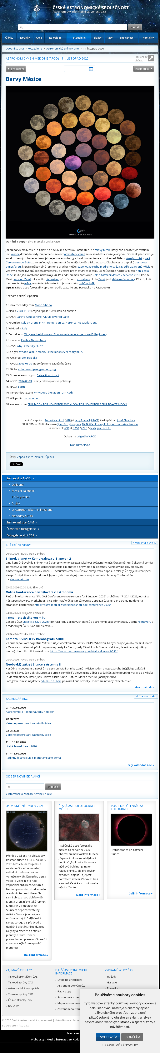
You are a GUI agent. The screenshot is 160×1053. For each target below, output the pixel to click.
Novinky (25, 37)
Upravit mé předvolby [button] (120, 1045)
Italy (25, 328)
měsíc (27, 283)
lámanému (52, 279)
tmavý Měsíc (102, 250)
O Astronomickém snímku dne (32, 510)
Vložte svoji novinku (144, 542)
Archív (16, 503)
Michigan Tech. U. (100, 428)
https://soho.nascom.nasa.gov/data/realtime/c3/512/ (84, 651)
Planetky (112, 988)
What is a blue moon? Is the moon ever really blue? (51, 352)
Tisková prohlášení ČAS (23, 976)
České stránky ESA (20, 1000)
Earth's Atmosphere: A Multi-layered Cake (43, 317)
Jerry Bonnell (82, 420)
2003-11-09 (23, 311)
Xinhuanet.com (19, 579)
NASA (76, 428)
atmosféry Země (74, 254)
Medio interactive (59, 1039)
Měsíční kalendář (23, 491)
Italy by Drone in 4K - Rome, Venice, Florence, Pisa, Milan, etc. (59, 322)
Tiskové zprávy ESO (20, 994)
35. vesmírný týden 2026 (25, 806)
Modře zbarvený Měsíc (135, 266)
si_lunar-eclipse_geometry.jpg (37, 369)
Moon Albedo (43, 305)
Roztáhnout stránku (141, 58)
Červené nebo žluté (18, 262)
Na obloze (55, 37)
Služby (97, 37)
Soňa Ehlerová (34, 587)
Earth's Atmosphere (33, 340)
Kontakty (148, 37)
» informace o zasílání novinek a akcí (29, 794)
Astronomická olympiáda (23, 988)
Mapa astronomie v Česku (74, 1003)
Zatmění (39, 457)
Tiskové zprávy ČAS (20, 982)
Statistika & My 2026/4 (36, 622)
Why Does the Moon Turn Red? (53, 392)
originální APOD (86, 436)
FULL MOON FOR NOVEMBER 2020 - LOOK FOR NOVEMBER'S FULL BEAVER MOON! (77, 404)
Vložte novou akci (146, 696)
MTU (68, 420)
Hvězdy (111, 976)
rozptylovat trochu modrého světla (98, 266)
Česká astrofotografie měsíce (77, 807)
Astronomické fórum (70, 1009)
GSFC (84, 428)
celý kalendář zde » (141, 765)
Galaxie (112, 982)
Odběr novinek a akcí (23, 776)
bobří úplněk (87, 283)
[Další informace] (26, 831)
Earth (21, 387)
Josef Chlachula (126, 420)
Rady (109, 37)
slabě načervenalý (123, 279)
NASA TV (13, 1006)
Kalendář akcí (17, 699)
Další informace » (36, 955)
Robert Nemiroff (54, 420)
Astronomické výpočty (71, 985)
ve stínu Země (22, 279)
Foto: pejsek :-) (29, 357)
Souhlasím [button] (108, 1037)
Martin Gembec (35, 553)
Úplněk (49, 457)
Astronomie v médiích (71, 997)
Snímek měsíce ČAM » (21, 522)
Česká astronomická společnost (32, 1020)
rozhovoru (144, 622)
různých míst (134, 258)
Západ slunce (25, 457)
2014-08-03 (25, 381)
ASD (66, 428)
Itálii (147, 258)
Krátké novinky (18, 545)
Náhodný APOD (80, 445)
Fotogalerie (79, 37)
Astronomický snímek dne (62, 48)
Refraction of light (48, 375)
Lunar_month (32, 398)
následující (142, 69)
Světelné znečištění (70, 980)
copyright (26, 241)
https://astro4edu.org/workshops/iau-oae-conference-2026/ (73, 605)
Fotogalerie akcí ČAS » (21, 535)
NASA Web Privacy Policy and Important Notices (110, 424)
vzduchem (83, 279)
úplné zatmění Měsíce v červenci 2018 (116, 275)
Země (101, 279)
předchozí (17, 69)
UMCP (94, 420)
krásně (15, 254)
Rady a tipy (64, 991)
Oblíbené (18, 484)
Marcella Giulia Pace (47, 241)
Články (9, 37)
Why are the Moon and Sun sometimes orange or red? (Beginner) (65, 334)
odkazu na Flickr (51, 681)
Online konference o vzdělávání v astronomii (39, 592)
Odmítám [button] (132, 1037)
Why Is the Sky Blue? (29, 346)
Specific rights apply (69, 424)
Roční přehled (21, 497)
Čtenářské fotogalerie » (22, 529)
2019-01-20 (25, 363)
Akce (39, 37)
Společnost (126, 37)
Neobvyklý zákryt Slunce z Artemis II (33, 664)
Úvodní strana (15, 48)
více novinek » (144, 687)
